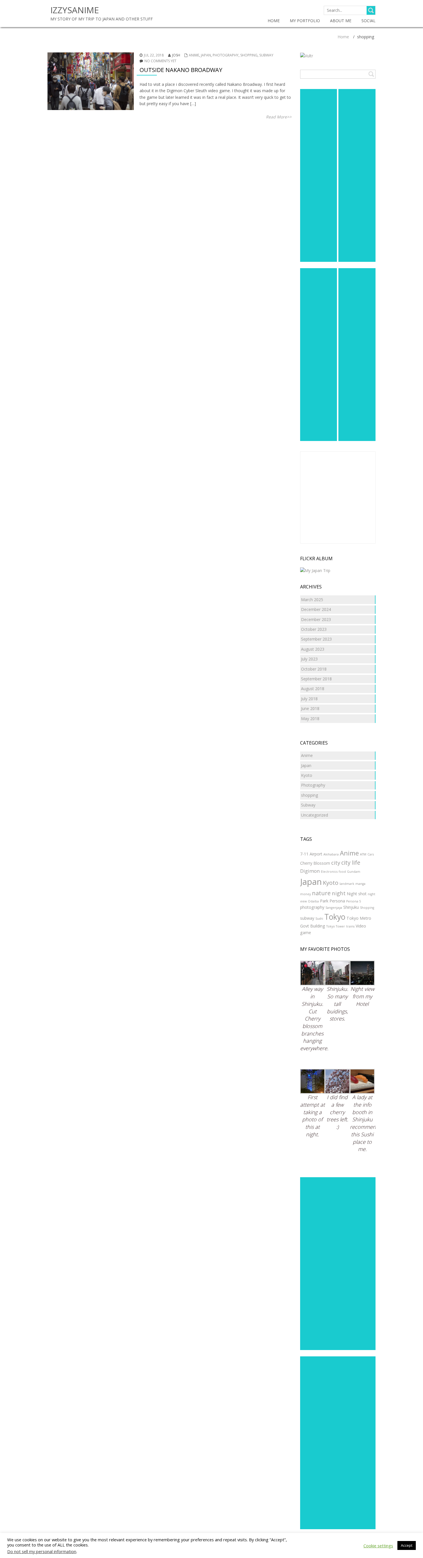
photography (312, 907)
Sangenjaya (333, 908)
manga (360, 884)
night (339, 893)
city (335, 862)
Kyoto (306, 775)
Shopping (367, 908)
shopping (249, 55)
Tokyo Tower (335, 926)
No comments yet (160, 60)
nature (321, 893)
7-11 (304, 854)
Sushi (319, 919)
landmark (347, 884)
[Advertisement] (318, 175)
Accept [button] (406, 1545)
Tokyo (334, 917)
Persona (337, 901)
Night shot (357, 893)
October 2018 (314, 669)
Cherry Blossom (315, 863)
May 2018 (310, 718)
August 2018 (312, 688)
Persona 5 (353, 901)
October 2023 (314, 629)
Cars (370, 854)
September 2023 (316, 639)
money (305, 894)
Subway (266, 55)
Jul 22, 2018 (154, 55)
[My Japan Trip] (315, 570)
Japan (206, 55)
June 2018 (310, 708)
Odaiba (313, 901)
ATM (363, 854)
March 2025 (312, 599)
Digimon (310, 871)
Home (343, 36)
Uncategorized (314, 815)
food (342, 872)
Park (324, 901)
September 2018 (316, 678)
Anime (194, 55)
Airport (316, 854)
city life (350, 862)
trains (350, 926)
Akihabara (331, 854)
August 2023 (312, 649)
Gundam (353, 872)
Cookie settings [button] (378, 1545)
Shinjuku (351, 907)
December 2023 (316, 619)
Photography (226, 55)
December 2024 (316, 609)
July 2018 (309, 698)
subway (307, 918)
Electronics (329, 872)
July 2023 (309, 659)
